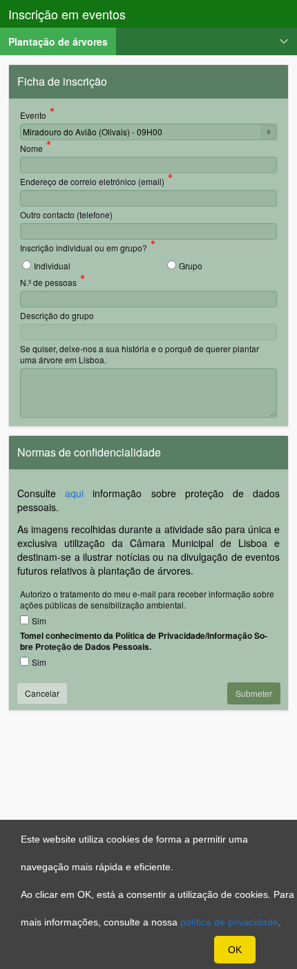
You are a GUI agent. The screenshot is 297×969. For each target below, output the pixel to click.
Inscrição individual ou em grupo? (83, 248)
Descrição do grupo (57, 315)
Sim (39, 620)
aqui (74, 493)
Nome (31, 149)
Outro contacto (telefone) (66, 214)
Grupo (190, 265)
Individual (52, 265)
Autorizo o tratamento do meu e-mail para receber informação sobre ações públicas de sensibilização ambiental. (147, 599)
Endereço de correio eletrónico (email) (92, 182)
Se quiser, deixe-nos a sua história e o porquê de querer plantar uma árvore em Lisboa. (139, 354)
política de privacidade (229, 922)
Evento (33, 116)
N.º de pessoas (48, 283)
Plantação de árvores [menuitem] (62, 41)
